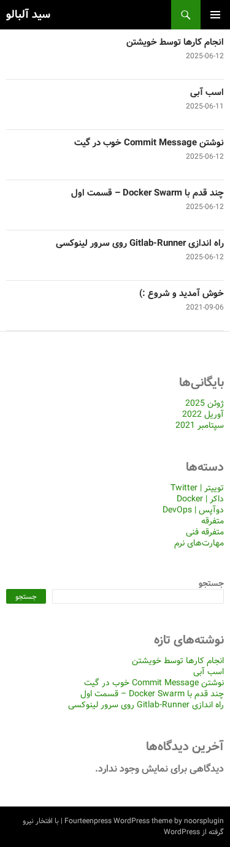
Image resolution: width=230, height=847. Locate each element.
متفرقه (212, 521)
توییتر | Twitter (197, 488)
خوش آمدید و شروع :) (181, 293)
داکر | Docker (200, 499)
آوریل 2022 (203, 414)
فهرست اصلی (215, 14)
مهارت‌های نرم (199, 543)
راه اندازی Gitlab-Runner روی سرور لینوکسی (140, 243)
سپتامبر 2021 (199, 425)
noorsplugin (204, 821)
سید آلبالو (28, 14)
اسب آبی (207, 92)
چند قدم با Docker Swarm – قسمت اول (147, 193)
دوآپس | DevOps (193, 510)
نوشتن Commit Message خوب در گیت (149, 142)
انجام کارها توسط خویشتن (175, 42)
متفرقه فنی (205, 532)
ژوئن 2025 (204, 403)
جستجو (211, 583)
